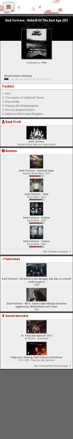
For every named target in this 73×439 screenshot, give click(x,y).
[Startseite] (36, 8)
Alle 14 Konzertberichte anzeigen (51, 365)
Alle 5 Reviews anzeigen (55, 251)
